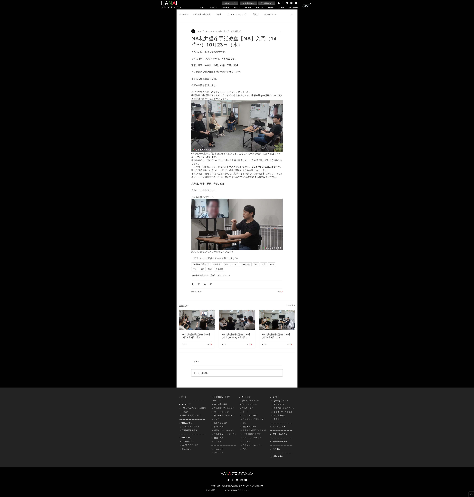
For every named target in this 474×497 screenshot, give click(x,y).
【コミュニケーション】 (237, 14)
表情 (256, 264)
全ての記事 (183, 14)
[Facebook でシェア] (192, 284)
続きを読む (269, 14)
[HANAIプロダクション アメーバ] (278, 3)
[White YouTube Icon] (295, 3)
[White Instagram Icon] (291, 3)
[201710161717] (228, 479)
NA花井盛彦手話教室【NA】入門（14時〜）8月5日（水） (236, 336)
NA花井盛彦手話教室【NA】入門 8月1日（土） (276, 336)
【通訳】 (255, 14)
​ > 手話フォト (217, 449)
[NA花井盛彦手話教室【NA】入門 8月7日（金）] (197, 320)
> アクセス (216, 441)
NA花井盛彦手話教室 (202, 14)
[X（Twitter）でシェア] (198, 284)
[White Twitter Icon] (287, 3)
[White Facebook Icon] (283, 3)
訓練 (210, 269)
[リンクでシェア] (210, 284)
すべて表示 (290, 305)
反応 (202, 269)
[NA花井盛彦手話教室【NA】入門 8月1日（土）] (277, 320)
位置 (263, 264)
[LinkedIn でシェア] (204, 284)
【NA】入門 (245, 264)
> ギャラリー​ (217, 453)
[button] (213, 7)
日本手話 (216, 264)
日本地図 (219, 269)
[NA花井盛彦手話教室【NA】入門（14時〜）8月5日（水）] (237, 320)
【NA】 (219, 14)
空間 (194, 269)
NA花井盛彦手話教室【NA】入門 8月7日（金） (196, 336)
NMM (271, 264)
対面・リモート (230, 264)
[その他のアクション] (281, 31)
